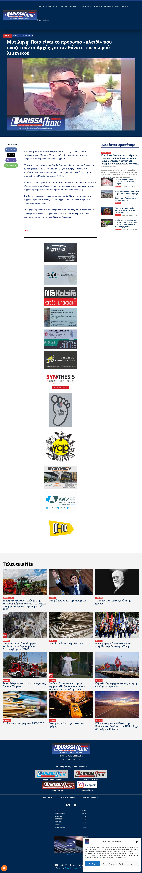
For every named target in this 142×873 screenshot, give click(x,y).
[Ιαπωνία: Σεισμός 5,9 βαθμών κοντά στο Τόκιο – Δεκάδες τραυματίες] (107, 182)
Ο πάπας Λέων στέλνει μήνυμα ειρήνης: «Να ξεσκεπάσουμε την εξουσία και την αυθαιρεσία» (67, 686)
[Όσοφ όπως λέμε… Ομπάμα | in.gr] (71, 582)
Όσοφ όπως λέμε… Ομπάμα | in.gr (67, 600)
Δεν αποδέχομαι (109, 864)
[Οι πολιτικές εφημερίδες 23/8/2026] (71, 625)
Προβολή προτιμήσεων (128, 864)
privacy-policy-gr (113, 869)
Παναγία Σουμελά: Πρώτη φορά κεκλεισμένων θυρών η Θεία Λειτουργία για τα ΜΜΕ (20, 646)
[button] (137, 842)
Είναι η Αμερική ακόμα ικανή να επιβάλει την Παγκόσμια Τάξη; (113, 645)
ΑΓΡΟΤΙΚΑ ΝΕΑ (106, 153)
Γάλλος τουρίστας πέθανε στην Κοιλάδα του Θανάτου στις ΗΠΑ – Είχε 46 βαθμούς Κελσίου (116, 726)
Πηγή (26, 230)
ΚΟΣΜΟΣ (117, 186)
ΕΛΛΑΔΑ (7, 36)
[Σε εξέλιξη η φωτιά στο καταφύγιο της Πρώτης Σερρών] (25, 665)
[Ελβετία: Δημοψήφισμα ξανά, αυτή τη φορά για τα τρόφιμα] (117, 665)
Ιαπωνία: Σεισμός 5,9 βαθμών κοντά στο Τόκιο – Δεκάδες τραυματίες (125, 181)
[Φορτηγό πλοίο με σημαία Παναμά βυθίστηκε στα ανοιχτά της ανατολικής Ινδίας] (107, 211)
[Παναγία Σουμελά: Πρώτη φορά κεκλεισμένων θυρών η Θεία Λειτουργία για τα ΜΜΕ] (25, 625)
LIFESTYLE (118, 229)
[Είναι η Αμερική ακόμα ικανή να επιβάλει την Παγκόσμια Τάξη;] (117, 625)
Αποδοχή (92, 864)
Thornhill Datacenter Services (75, 868)
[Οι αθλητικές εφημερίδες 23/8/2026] (25, 704)
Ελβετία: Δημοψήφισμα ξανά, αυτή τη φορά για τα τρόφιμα (116, 685)
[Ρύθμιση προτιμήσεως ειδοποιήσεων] (4, 868)
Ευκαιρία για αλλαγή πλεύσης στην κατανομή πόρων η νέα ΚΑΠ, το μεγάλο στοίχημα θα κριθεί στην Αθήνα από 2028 (24, 605)
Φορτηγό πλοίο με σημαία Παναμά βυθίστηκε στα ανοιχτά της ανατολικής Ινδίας (126, 210)
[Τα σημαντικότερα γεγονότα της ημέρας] (117, 582)
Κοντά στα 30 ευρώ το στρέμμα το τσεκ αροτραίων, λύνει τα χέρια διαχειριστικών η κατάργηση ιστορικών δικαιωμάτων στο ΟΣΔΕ (120, 159)
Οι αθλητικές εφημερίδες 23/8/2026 (23, 723)
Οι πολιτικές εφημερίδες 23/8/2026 (69, 643)
